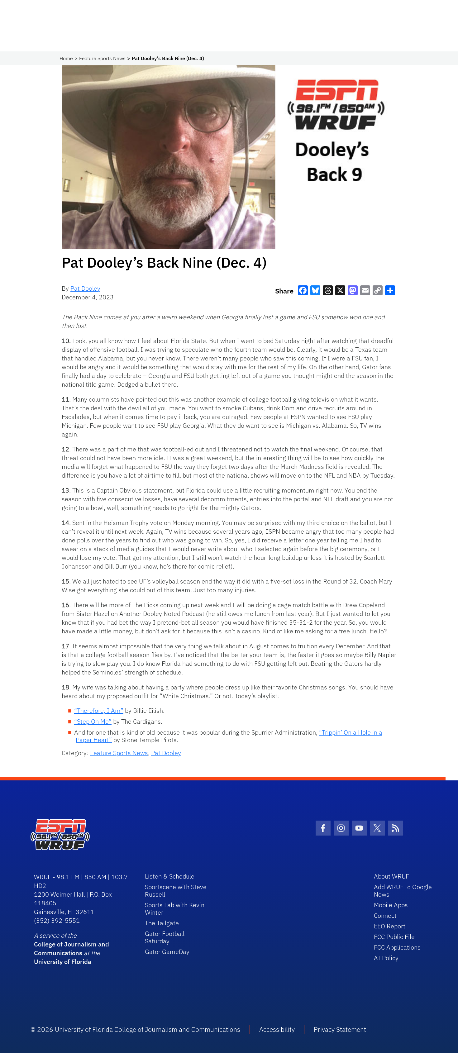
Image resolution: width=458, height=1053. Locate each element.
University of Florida (62, 961)
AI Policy (386, 958)
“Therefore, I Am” (98, 710)
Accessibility (277, 1029)
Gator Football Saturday (164, 937)
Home (66, 58)
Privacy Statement (340, 1029)
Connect (385, 915)
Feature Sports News (102, 58)
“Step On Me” (93, 721)
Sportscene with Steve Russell (176, 890)
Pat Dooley (85, 288)
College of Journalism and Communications (71, 948)
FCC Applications (397, 947)
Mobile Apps (391, 905)
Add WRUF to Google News (403, 890)
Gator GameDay (167, 951)
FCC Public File (394, 936)
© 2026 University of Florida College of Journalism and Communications (135, 1029)
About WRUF (391, 876)
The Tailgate (162, 923)
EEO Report (389, 926)
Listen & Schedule (169, 876)
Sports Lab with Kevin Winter (174, 909)
